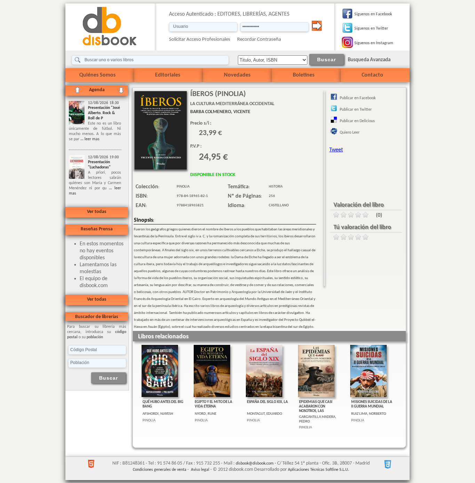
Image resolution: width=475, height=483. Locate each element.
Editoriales (167, 75)
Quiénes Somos (97, 75)
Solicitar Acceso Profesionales (199, 39)
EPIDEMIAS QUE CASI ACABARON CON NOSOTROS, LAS (315, 406)
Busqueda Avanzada (369, 60)
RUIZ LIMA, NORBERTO (368, 414)
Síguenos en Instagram (373, 43)
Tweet (336, 150)
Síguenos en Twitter (371, 28)
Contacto (372, 75)
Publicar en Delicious (357, 121)
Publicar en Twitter (356, 110)
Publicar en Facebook (358, 98)
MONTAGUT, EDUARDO (264, 414)
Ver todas (96, 211)
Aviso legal (200, 470)
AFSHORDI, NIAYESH (158, 414)
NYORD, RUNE (205, 414)
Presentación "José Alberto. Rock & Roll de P (104, 113)
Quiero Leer (350, 132)
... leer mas (89, 139)
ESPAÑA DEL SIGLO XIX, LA (267, 402)
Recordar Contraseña (259, 39)
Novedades (237, 75)
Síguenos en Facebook (373, 14)
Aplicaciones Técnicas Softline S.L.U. (318, 470)
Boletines (303, 75)
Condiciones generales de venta (159, 470)
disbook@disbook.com (255, 463)
